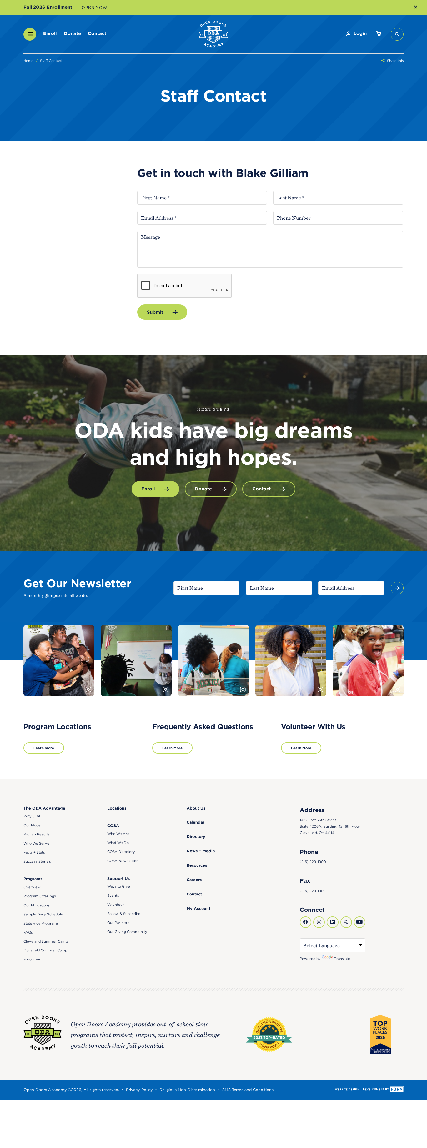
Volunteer (115, 904)
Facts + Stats (34, 852)
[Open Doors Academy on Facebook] (305, 922)
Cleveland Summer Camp (45, 941)
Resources (197, 865)
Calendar (195, 822)
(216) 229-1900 (313, 862)
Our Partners (118, 922)
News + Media (201, 851)
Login (360, 33)
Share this (395, 60)
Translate (342, 958)
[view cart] (378, 34)
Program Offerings (39, 896)
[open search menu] (397, 34)
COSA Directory (121, 852)
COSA (113, 825)
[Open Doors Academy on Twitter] (346, 922)
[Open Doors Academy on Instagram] (319, 922)
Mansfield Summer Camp (45, 950)
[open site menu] (29, 34)
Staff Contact (51, 60)
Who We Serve (36, 843)
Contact (97, 33)
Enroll (50, 33)
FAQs (28, 932)
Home (28, 60)
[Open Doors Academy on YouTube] (359, 922)
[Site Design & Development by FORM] (369, 1089)
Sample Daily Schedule (43, 914)
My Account (198, 908)
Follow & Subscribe (124, 913)
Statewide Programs (41, 923)
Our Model (32, 825)
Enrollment (33, 959)
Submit (155, 312)
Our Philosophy (36, 905)
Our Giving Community (127, 932)
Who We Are (118, 833)
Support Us (118, 878)
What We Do (118, 842)
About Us (196, 808)
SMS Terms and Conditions (248, 1089)
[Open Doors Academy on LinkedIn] (332, 922)
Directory (196, 836)
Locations (116, 808)
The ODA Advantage (44, 808)
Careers (194, 879)
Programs (32, 878)
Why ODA (32, 816)
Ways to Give (118, 886)
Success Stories (37, 861)
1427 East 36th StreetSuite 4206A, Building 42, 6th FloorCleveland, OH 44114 (330, 826)
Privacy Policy (139, 1089)
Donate (72, 33)
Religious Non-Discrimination (187, 1089)
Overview (32, 887)
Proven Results (36, 834)
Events (113, 895)
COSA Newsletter (122, 861)
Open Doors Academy (214, 34)
